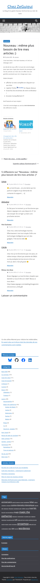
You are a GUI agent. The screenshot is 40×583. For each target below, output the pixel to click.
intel (31, 508)
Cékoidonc (6, 392)
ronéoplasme (4, 528)
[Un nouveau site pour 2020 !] (26, 124)
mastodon (14, 516)
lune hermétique (9, 512)
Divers (3, 390)
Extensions (8, 413)
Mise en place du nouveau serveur (12, 477)
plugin (6, 524)
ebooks (36, 505)
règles (9, 528)
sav (13, 528)
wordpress (24, 528)
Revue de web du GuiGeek (9, 435)
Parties (7, 416)
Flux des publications (8, 558)
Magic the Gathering (9, 404)
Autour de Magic (10, 407)
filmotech (11, 508)
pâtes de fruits (32, 524)
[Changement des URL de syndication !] (11, 142)
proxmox (23, 524)
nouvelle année (10, 520)
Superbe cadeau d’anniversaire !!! (24, 164)
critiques (8, 505)
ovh (16, 520)
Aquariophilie (7, 401)
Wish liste (4, 457)
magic (16, 512)
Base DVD (4, 371)
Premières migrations (8, 474)
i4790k (23, 508)
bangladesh (26, 502)
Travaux (5, 395)
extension (6, 508)
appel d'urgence (16, 502)
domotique (29, 505)
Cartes (7, 410)
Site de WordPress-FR (8, 566)
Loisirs (3, 399)
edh (2, 508)
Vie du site (6, 41)
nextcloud (3, 520)
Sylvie (3, 181)
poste (10, 524)
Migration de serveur (9, 129)
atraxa (21, 502)
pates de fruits (21, 520)
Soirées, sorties (6, 442)
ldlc (34, 508)
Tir (4, 426)
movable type (27, 516)
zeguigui (16, 57)
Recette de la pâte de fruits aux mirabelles (14, 468)
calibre (36, 502)
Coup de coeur (6, 378)
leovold (3, 512)
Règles (7, 419)
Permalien (27, 184)
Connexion (4, 554)
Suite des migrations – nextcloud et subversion (16, 471)
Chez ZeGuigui (20, 6)
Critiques (4, 384)
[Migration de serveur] (10, 124)
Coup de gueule (6, 381)
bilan (32, 502)
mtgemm (33, 516)
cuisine (14, 505)
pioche (3, 524)
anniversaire (6, 502)
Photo (5, 423)
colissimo (3, 505)
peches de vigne (33, 520)
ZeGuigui (5, 202)
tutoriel (16, 528)
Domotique (6, 447)
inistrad (27, 508)
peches (27, 520)
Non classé (4, 432)
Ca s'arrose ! (5, 375)
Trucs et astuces (8, 450)
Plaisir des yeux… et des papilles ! (15, 159)
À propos (4, 543)
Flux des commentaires (8, 562)
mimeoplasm (20, 516)
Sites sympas (5, 438)
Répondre (10, 197)
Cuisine (3, 387)
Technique (4, 445)
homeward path (17, 508)
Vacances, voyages (9, 429)
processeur (14, 524)
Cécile (4, 247)
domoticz (21, 505)
